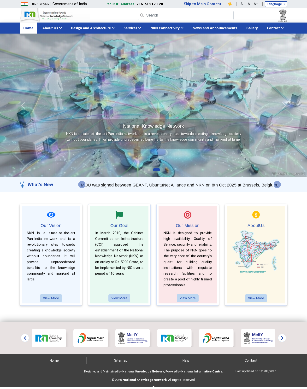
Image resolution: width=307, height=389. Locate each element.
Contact (251, 360)
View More (51, 298)
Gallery (252, 28)
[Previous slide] (25, 338)
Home (28, 28)
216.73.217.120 (135, 4)
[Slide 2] (156, 169)
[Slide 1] (149, 169)
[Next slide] (282, 338)
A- (242, 4)
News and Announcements (215, 28)
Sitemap (120, 360)
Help (186, 360)
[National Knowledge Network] (49, 338)
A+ (256, 4)
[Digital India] (90, 338)
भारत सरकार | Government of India (59, 4)
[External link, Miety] (132, 338)
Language (275, 4)
